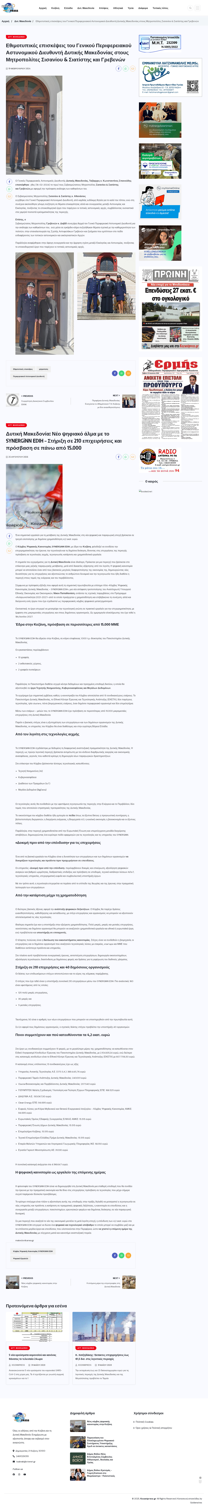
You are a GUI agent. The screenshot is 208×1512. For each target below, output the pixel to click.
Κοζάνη (55, 8)
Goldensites (196, 1502)
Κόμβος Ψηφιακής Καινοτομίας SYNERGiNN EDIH (33, 1251)
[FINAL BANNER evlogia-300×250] (160, 161)
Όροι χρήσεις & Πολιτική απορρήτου (154, 1427)
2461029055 (22, 1456)
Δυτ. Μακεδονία (85, 8)
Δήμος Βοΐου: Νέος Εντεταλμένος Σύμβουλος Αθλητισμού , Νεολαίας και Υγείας (100, 1458)
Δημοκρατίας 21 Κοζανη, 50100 (30, 1450)
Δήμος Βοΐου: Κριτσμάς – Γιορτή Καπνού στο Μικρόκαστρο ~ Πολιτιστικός (101, 1473)
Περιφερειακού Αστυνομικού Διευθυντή (28, 376)
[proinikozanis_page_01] (170, 308)
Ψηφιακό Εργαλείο (20, 1259)
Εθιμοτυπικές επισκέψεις (23, 369)
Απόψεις (103, 8)
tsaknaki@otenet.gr (26, 1461)
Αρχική (43, 8)
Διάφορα (143, 8)
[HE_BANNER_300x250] (160, 243)
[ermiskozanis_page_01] (170, 399)
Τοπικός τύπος (160, 8)
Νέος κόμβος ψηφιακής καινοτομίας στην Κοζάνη (99, 1422)
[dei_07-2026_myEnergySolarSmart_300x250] (160, 120)
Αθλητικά (118, 8)
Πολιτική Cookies (144, 1421)
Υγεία (131, 8)
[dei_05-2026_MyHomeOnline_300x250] (160, 202)
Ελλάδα (68, 8)
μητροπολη (43, 369)
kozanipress (18, 1365)
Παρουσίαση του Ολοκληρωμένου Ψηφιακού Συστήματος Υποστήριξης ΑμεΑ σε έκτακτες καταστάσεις (102, 1441)
